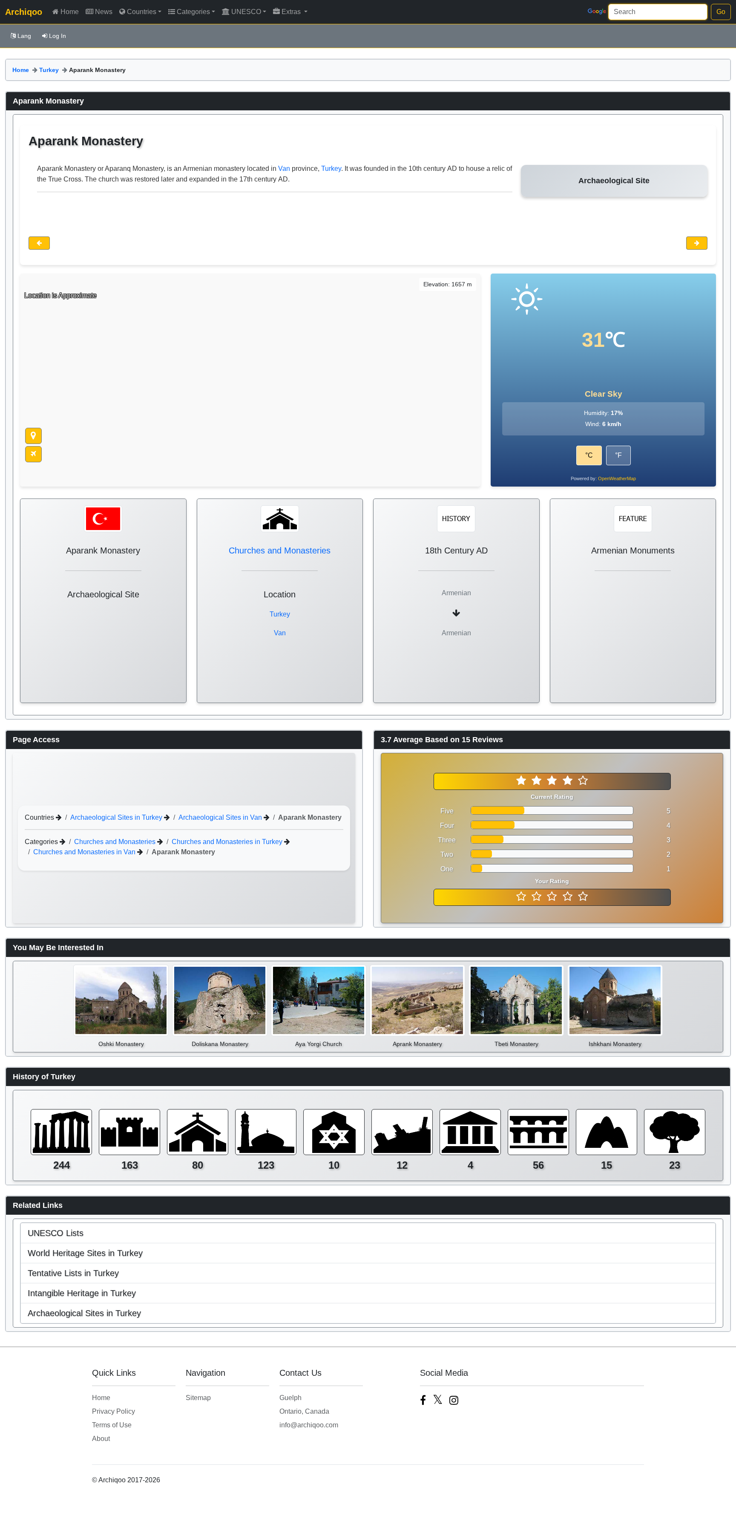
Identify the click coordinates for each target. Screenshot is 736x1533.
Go (720, 11)
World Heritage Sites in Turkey (85, 1253)
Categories (193, 11)
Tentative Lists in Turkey (73, 1273)
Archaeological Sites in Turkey (117, 817)
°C (589, 455)
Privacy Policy (113, 1411)
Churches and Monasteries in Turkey (228, 841)
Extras (292, 11)
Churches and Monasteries (280, 550)
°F (618, 455)
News (103, 11)
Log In (57, 35)
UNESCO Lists (55, 1233)
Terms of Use (112, 1425)
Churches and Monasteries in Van (85, 851)
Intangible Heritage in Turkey (82, 1293)
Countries (141, 11)
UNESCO (246, 11)
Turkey (49, 69)
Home (69, 11)
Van (284, 168)
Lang (24, 35)
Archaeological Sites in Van (221, 817)
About (101, 1438)
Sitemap (198, 1397)
